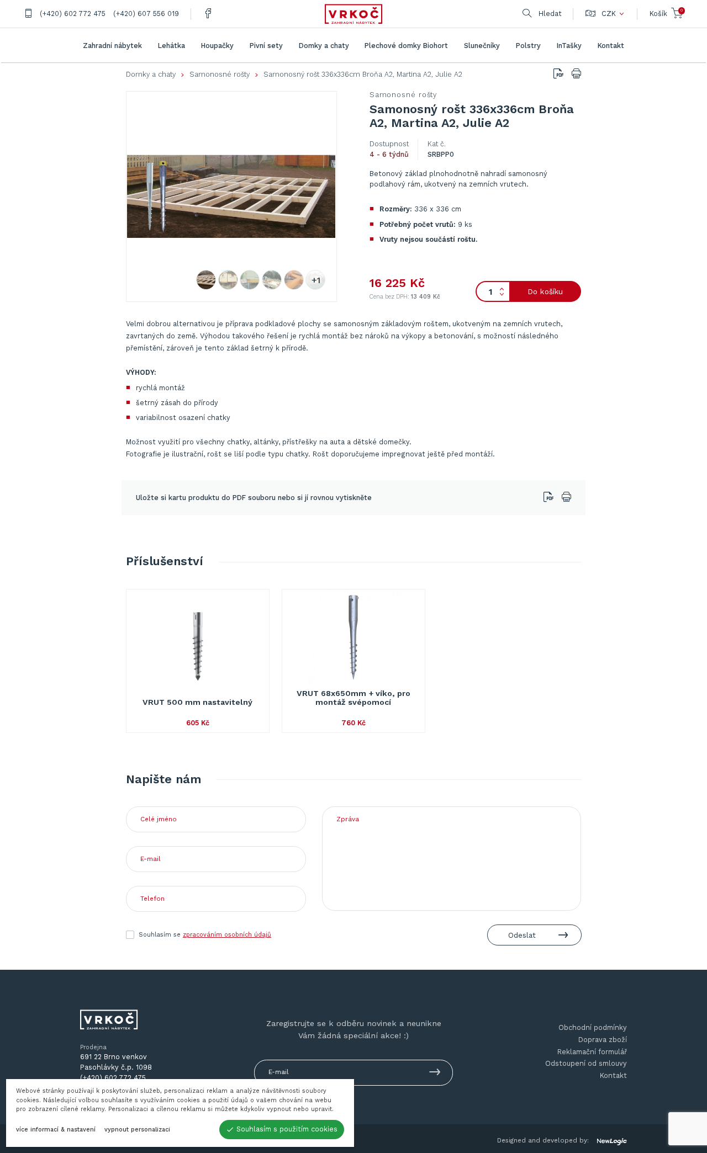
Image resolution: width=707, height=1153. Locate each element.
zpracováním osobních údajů (227, 934)
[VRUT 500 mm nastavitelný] (198, 636)
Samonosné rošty (219, 74)
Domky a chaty (151, 74)
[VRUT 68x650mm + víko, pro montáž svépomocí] (353, 636)
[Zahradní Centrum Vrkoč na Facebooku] (208, 14)
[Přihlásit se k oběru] (435, 1074)
